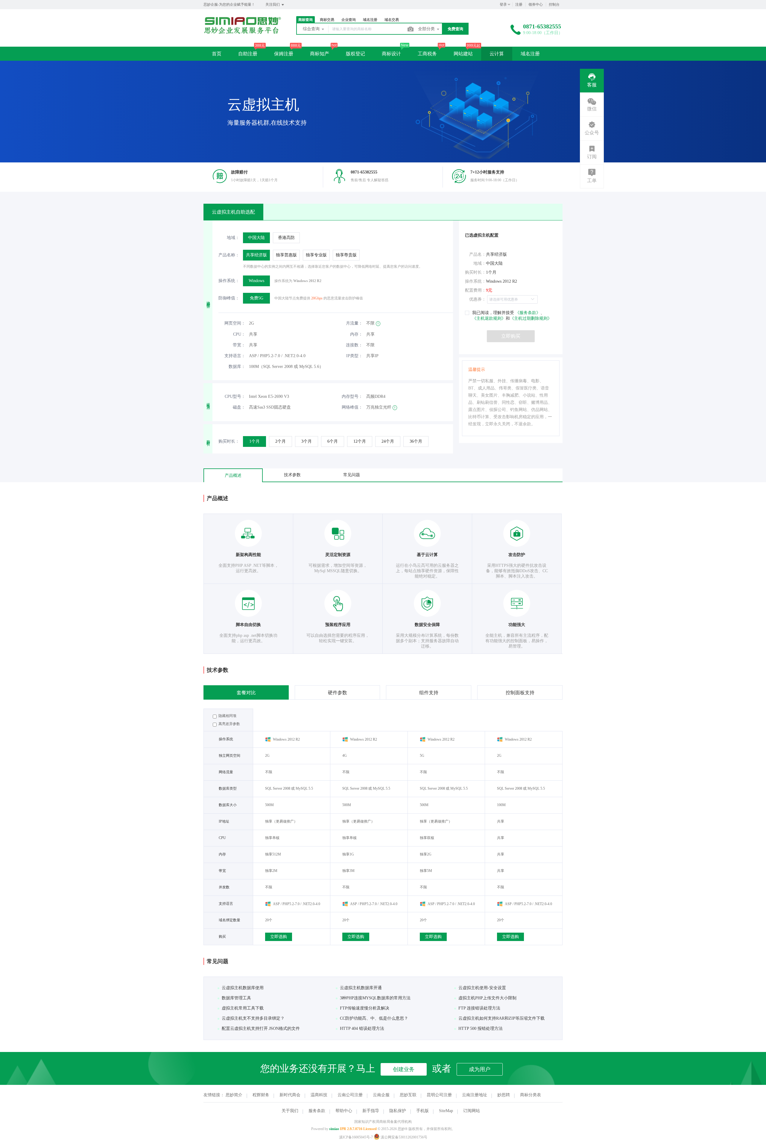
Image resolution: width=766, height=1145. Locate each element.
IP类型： (354, 356)
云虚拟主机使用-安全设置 (482, 988)
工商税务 (427, 53)
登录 (503, 4)
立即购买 (510, 336)
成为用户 (479, 1069)
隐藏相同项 (227, 716)
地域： (233, 237)
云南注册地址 (474, 1095)
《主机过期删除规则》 (531, 318)
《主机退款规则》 (489, 318)
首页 (216, 53)
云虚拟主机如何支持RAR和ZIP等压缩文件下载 (501, 1018)
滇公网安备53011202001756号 (403, 1137)
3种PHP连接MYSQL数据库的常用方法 (375, 998)
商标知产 (319, 53)
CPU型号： (235, 396)
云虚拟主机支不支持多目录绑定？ (253, 1018)
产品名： (477, 254)
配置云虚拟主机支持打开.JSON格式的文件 (261, 1028)
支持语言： (234, 356)
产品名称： (228, 255)
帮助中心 (343, 1111)
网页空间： (234, 323)
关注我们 (273, 4)
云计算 (497, 53)
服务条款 (316, 1111)
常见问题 (351, 475)
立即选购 (278, 936)
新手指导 (370, 1111)
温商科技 (319, 1095)
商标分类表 (530, 1095)
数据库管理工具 (236, 998)
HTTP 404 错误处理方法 (362, 1028)
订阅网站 (471, 1111)
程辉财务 (261, 1095)
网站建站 (463, 53)
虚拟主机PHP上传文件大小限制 (487, 998)
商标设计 (391, 53)
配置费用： (475, 290)
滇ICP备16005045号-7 (356, 1137)
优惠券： (477, 299)
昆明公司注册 (439, 1095)
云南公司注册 (350, 1095)
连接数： (354, 345)
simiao (334, 1129)
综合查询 (312, 29)
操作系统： (228, 280)
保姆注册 (283, 53)
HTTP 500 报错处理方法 (480, 1028)
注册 (518, 4)
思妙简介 (234, 1095)
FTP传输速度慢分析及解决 (364, 1008)
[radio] (256, 237)
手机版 (422, 1111)
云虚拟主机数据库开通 (361, 988)
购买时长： (228, 441)
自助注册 (247, 53)
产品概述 (233, 475)
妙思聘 (503, 1095)
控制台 (554, 4)
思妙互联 (408, 1095)
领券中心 (535, 4)
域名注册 (530, 53)
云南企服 (381, 1095)
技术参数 (292, 475)
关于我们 (290, 1111)
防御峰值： (228, 298)
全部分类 (427, 29)
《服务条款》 (527, 312)
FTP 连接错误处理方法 (479, 1008)
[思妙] (242, 32)
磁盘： (239, 407)
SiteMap (446, 1111)
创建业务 (403, 1069)
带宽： (239, 345)
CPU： (239, 334)
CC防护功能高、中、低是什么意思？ (374, 1018)
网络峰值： (352, 407)
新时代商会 (289, 1095)
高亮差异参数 (229, 724)
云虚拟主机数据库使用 (243, 988)
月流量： (354, 323)
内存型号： (352, 396)
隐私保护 (397, 1111)
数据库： (237, 366)
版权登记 (355, 53)
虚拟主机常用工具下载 (243, 1008)
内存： (356, 334)
